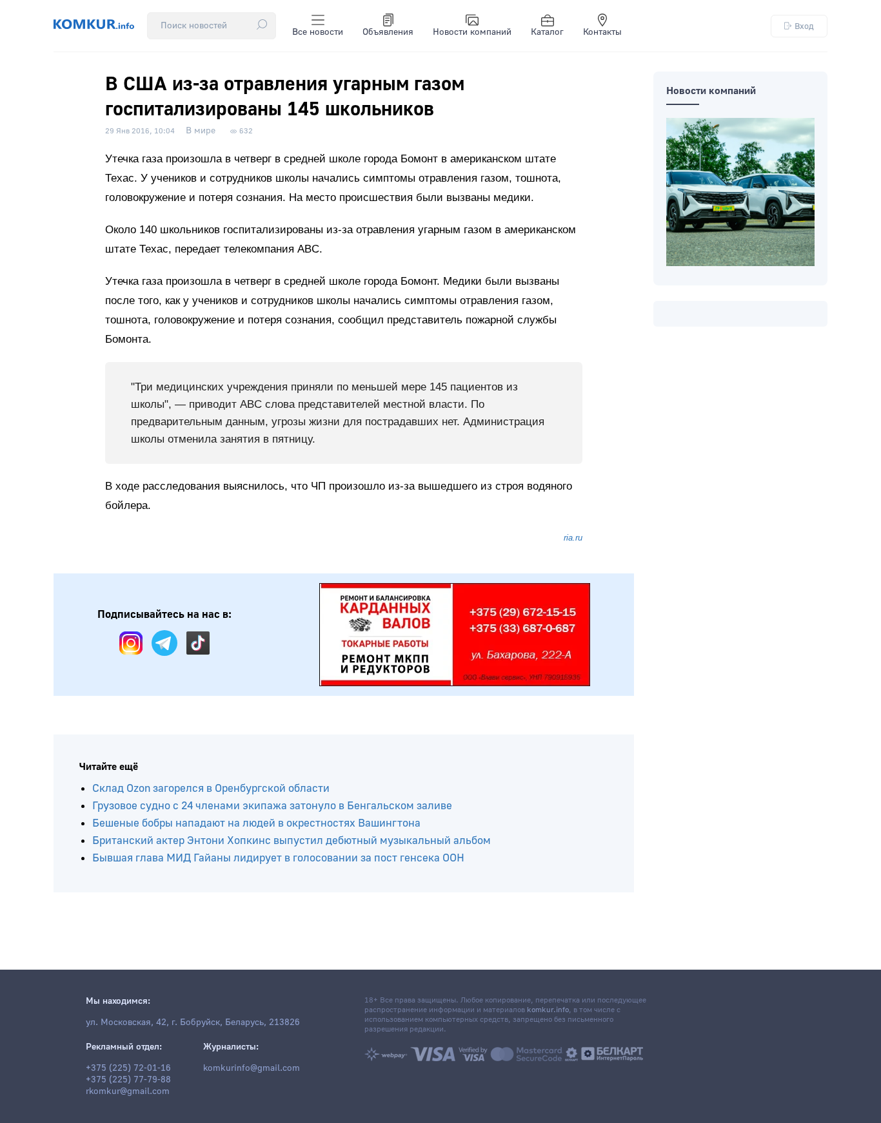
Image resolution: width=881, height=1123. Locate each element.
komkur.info (548, 1010)
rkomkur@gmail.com (128, 1091)
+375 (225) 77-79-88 (128, 1080)
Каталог (547, 32)
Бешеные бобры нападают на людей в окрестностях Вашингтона (256, 823)
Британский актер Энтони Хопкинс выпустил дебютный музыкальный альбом (291, 840)
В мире (200, 131)
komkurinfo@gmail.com (251, 1068)
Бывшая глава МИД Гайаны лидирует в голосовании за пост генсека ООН (278, 858)
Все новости (317, 32)
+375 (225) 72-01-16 (128, 1068)
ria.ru (573, 537)
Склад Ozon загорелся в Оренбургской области (211, 788)
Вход (804, 26)
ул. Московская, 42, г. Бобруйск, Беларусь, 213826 (193, 1022)
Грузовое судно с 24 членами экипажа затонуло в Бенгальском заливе (272, 805)
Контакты (602, 32)
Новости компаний (472, 32)
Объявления (387, 32)
